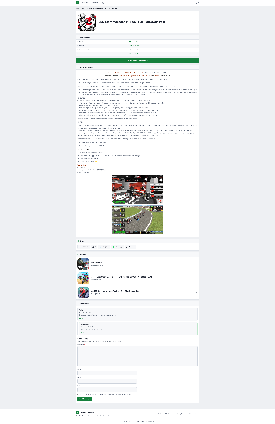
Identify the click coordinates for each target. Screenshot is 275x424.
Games (95, 3)
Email (79, 377)
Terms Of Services (193, 414)
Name (79, 369)
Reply (81, 318)
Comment (81, 344)
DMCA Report (169, 414)
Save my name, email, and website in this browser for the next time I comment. (105, 394)
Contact (161, 414)
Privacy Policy (180, 414)
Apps (106, 3)
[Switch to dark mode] (197, 3)
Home (86, 3)
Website (80, 386)
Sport (88, 8)
